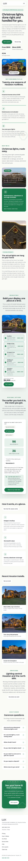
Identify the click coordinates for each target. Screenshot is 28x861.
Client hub (4, 849)
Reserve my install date (14, 489)
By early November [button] (10, 427)
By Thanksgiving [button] (9, 431)
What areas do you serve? (11, 767)
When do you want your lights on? (13, 423)
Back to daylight (14, 72)
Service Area (5, 841)
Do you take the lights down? (12, 748)
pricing (21, 310)
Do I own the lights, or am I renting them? (11, 735)
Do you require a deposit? (11, 761)
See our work (7, 581)
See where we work (14, 697)
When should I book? (10, 742)
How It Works (5, 836)
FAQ (3, 844)
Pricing (3, 833)
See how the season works (11, 509)
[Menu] (24, 3)
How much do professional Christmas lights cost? (12, 728)
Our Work (4, 839)
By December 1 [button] (9, 435)
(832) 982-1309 (6, 827)
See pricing (18, 41)
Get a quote (7, 41)
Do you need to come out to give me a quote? (12, 754)
